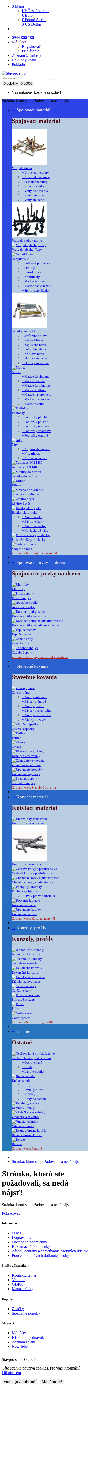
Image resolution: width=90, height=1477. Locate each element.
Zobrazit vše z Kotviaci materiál (33, 918)
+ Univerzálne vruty (35, 172)
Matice (17, 372)
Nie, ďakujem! (52, 1382)
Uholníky (18, 589)
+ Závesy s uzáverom (36, 720)
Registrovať (31, 46)
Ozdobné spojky (23, 652)
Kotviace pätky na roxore (29, 616)
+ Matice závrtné (33, 281)
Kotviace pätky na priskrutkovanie (35, 625)
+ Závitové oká (32, 517)
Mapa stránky (23, 1289)
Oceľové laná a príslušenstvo (31, 1058)
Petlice (16, 738)
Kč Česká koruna (36, 11)
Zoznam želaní (23, 1342)
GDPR (17, 1284)
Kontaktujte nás (24, 1275)
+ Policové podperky (36, 263)
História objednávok (28, 1337)
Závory (17, 747)
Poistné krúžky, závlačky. (29, 540)
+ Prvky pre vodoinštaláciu (40, 896)
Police (16, 1009)
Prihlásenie (30, 51)
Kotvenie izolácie (24, 905)
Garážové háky (22, 990)
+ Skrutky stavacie (34, 358)
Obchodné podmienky (29, 1242)
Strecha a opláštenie (25, 494)
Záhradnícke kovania (26, 765)
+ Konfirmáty (31, 277)
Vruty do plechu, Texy (27, 249)
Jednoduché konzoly (26, 954)
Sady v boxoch (22, 549)
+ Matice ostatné (33, 404)
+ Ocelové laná (32, 1062)
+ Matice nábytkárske (36, 286)
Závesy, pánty (21, 692)
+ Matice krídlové (34, 390)
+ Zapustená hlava (34, 345)
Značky (18, 1309)
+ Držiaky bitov (32, 1090)
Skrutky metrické (23, 331)
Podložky (18, 413)
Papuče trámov (22, 634)
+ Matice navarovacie (36, 395)
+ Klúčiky (29, 1094)
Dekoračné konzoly (25, 972)
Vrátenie (18, 1280)
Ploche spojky (21, 598)
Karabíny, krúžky (23, 1108)
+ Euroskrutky (31, 272)
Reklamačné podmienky (31, 1246)
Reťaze (17, 1144)
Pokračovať (11, 1213)
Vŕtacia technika (23, 1126)
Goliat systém (21, 1018)
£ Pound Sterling (35, 20)
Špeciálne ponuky (26, 1313)
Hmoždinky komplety (27, 864)
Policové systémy (24, 999)
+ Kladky (28, 1067)
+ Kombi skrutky (33, 186)
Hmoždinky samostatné (28, 823)
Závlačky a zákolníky (27, 1117)
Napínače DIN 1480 (25, 467)
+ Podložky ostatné (35, 435)
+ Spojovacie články (36, 290)
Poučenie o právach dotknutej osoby (40, 1255)
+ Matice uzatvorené (36, 399)
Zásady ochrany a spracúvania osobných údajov (50, 1251)
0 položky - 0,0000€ (18, 83)
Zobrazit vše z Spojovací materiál (34, 553)
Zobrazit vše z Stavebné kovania (34, 787)
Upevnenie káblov (24, 914)
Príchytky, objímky (25, 891)
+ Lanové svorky (33, 1071)
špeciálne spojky (23, 607)
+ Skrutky (28, 268)
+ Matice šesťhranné (36, 376)
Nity (15, 444)
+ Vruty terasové (33, 195)
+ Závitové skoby (34, 526)
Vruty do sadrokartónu (27, 240)
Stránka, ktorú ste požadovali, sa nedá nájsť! (47, 1161)
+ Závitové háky (33, 521)
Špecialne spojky (23, 783)
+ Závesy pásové (33, 706)
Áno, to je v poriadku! (19, 1382)
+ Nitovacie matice (35, 458)
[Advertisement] (45, 1429)
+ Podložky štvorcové (37, 431)
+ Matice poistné (33, 381)
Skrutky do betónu (24, 476)
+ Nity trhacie (31, 453)
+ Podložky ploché (35, 417)
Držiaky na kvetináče (26, 981)
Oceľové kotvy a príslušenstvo (32, 873)
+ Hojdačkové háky (35, 530)
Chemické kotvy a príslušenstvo (34, 882)
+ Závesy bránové (34, 701)
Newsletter (20, 1346)
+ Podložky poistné (35, 422)
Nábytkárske (20, 259)
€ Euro (27, 15)
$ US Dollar (31, 24)
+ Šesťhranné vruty (35, 182)
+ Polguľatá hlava (34, 349)
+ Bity (26, 1085)
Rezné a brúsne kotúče (27, 1135)
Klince (16, 485)
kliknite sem (11, 1373)
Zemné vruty (20, 643)
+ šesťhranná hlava (35, 336)
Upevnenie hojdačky (26, 774)
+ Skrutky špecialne (35, 363)
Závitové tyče (21, 503)
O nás (16, 1233)
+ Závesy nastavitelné (37, 710)
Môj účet (19, 1333)
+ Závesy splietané (34, 697)
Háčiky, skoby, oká (25, 512)
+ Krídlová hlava (33, 354)
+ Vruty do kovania (35, 191)
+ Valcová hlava (33, 340)
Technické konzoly (25, 963)
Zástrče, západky (23, 729)
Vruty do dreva (22, 168)
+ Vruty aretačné (33, 200)
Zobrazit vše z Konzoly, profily (33, 1022)
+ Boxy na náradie (34, 1099)
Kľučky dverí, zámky (26, 756)
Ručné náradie (22, 1081)
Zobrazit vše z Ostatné (27, 1148)
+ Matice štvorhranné (36, 385)
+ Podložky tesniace (35, 426)
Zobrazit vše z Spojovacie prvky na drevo (40, 657)
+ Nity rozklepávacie (36, 449)
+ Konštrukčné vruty (36, 177)
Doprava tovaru (24, 1237)
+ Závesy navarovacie (37, 715)
